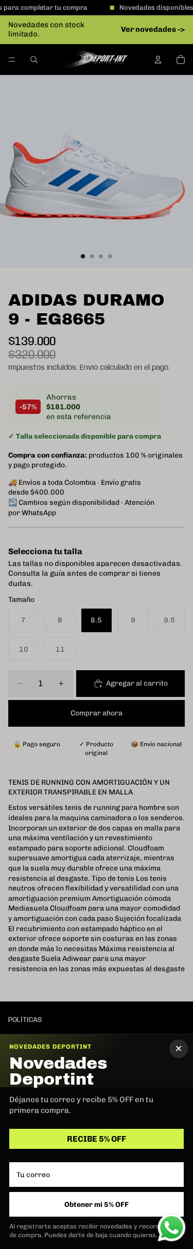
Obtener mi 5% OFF (96, 1204)
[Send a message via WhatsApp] (171, 1228)
